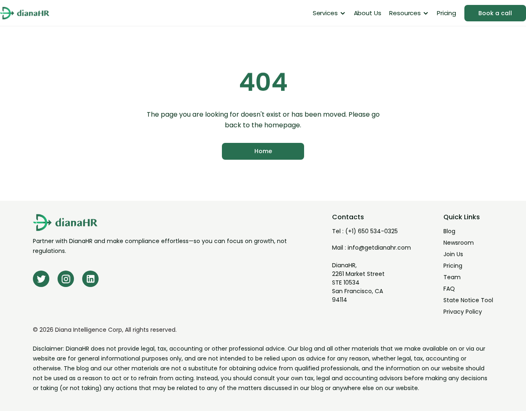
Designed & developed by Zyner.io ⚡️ (451, 406)
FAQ (449, 289)
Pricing (452, 266)
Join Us (453, 254)
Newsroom (458, 243)
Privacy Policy (462, 312)
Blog (449, 231)
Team (452, 277)
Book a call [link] (495, 13)
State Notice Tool (468, 300)
